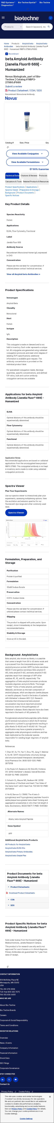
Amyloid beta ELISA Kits (15, 848)
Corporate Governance (9, 1068)
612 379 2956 (9, 989)
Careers (3, 1015)
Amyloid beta (27, 43)
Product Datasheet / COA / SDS (25, 90)
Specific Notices (12, 195)
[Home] (27, 18)
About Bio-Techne (7, 1005)
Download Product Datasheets (22, 893)
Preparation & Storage (29, 190)
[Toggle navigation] (3, 17)
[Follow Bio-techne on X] (9, 1079)
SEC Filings (4, 1063)
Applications (31, 187)
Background (10, 193)
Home (6, 43)
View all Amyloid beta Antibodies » (23, 274)
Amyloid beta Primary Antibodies (19, 852)
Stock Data (4, 1058)
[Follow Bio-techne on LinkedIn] (2, 1079)
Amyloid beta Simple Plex (15, 855)
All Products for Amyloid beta (17, 844)
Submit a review (13, 86)
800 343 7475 (14, 992)
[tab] (12, 176)
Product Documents (25, 193)
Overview (4, 1038)
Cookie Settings (26, 1119)
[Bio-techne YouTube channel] (15, 1079)
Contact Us (5, 1084)
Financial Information (8, 1053)
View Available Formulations (25, 162)
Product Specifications (15, 187)
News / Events (6, 1043)
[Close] (50, 1096)
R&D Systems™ (8, 2)
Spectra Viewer (11, 190)
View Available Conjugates (25, 153)
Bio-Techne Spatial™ (27, 2)
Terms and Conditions (9, 1025)
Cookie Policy (24, 1092)
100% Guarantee (40, 169)
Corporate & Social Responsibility (14, 1020)
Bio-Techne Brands (8, 1010)
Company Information (9, 1048)
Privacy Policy (7, 1092)
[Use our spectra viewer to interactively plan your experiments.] (27, 533)
